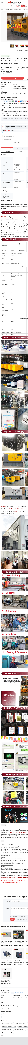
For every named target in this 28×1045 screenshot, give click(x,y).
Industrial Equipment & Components (11, 9)
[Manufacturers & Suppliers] (14, 2)
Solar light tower (16, 995)
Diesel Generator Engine (20, 1023)
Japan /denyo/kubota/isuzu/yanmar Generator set (19, 1000)
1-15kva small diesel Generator (19, 997)
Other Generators (5, 1013)
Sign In (3, 142)
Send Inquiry (13, 78)
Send (12, 919)
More (2, 1035)
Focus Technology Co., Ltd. (16, 1039)
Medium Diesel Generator (7, 1017)
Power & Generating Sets (23, 9)
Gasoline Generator (16, 1013)
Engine (2, 995)
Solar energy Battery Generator (7, 997)
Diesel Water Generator (18, 1029)
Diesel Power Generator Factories (9, 1026)
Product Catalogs (19, 992)
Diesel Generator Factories (7, 1023)
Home (2, 9)
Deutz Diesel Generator (5, 1000)
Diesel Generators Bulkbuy (7, 1032)
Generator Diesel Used (6, 1029)
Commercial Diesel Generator (21, 1017)
